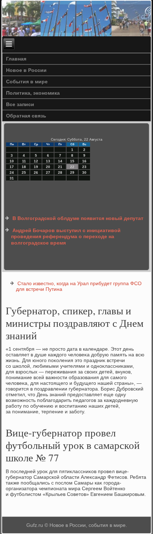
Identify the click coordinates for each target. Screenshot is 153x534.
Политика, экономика (33, 93)
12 (36, 161)
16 (84, 161)
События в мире (27, 81)
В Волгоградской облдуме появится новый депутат (77, 218)
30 (84, 172)
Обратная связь (26, 116)
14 (60, 161)
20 (48, 167)
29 (72, 172)
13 (48, 161)
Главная (16, 59)
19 (36, 167)
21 (60, 167)
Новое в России (26, 70)
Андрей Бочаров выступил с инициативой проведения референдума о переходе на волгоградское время (66, 236)
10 (12, 161)
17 (12, 167)
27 (48, 172)
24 (12, 172)
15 (72, 161)
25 (24, 172)
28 (60, 172)
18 (24, 167)
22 (72, 167)
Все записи (20, 104)
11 (24, 161)
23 (84, 167)
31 (12, 178)
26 (36, 172)
